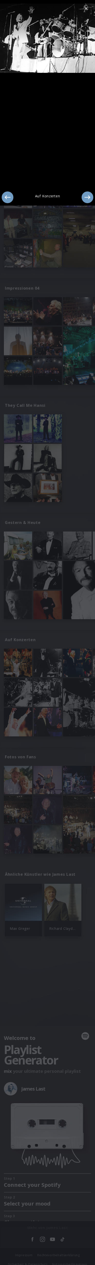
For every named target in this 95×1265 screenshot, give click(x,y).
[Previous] (7, 197)
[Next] (87, 197)
